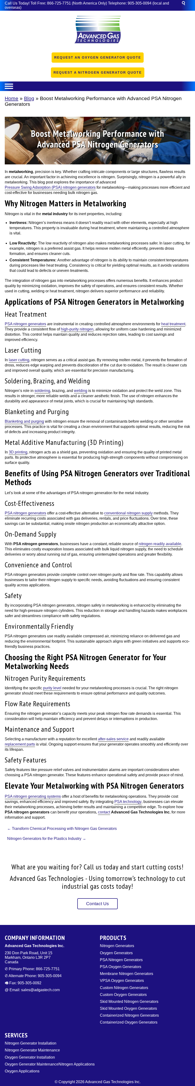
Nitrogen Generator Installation (30, 1043)
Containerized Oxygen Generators (128, 1022)
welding (80, 391)
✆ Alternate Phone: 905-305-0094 (33, 976)
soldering (42, 391)
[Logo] (97, 31)
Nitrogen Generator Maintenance (32, 1050)
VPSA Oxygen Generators (122, 981)
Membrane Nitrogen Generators (126, 974)
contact (104, 812)
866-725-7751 (59, 3)
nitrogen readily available (160, 544)
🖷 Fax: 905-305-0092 (23, 983)
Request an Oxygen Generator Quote (97, 57)
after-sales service (113, 739)
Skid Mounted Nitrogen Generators (129, 1002)
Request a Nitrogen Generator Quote (98, 72)
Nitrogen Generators (117, 946)
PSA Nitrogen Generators (121, 960)
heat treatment (173, 324)
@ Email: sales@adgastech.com (32, 990)
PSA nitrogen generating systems (33, 796)
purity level (52, 688)
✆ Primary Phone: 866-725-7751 (32, 969)
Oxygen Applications (22, 1071)
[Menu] (97, 86)
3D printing (18, 452)
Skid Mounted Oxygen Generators (128, 1008)
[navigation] (97, 86)
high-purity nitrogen (77, 329)
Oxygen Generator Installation (30, 1057)
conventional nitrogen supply (128, 513)
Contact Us (97, 903)
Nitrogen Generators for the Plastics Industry (46, 839)
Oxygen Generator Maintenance (31, 1064)
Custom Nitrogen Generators (124, 988)
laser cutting (19, 360)
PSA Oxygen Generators (120, 967)
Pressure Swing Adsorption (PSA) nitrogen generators (50, 187)
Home (11, 98)
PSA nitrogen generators (25, 324)
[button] (185, 4)
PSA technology (127, 802)
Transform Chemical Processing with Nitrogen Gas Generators (62, 829)
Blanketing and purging (24, 421)
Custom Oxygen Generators (123, 995)
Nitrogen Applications (76, 1064)
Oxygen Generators (116, 953)
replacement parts (20, 744)
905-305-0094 (139, 3)
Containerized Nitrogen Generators (129, 1015)
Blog (29, 98)
